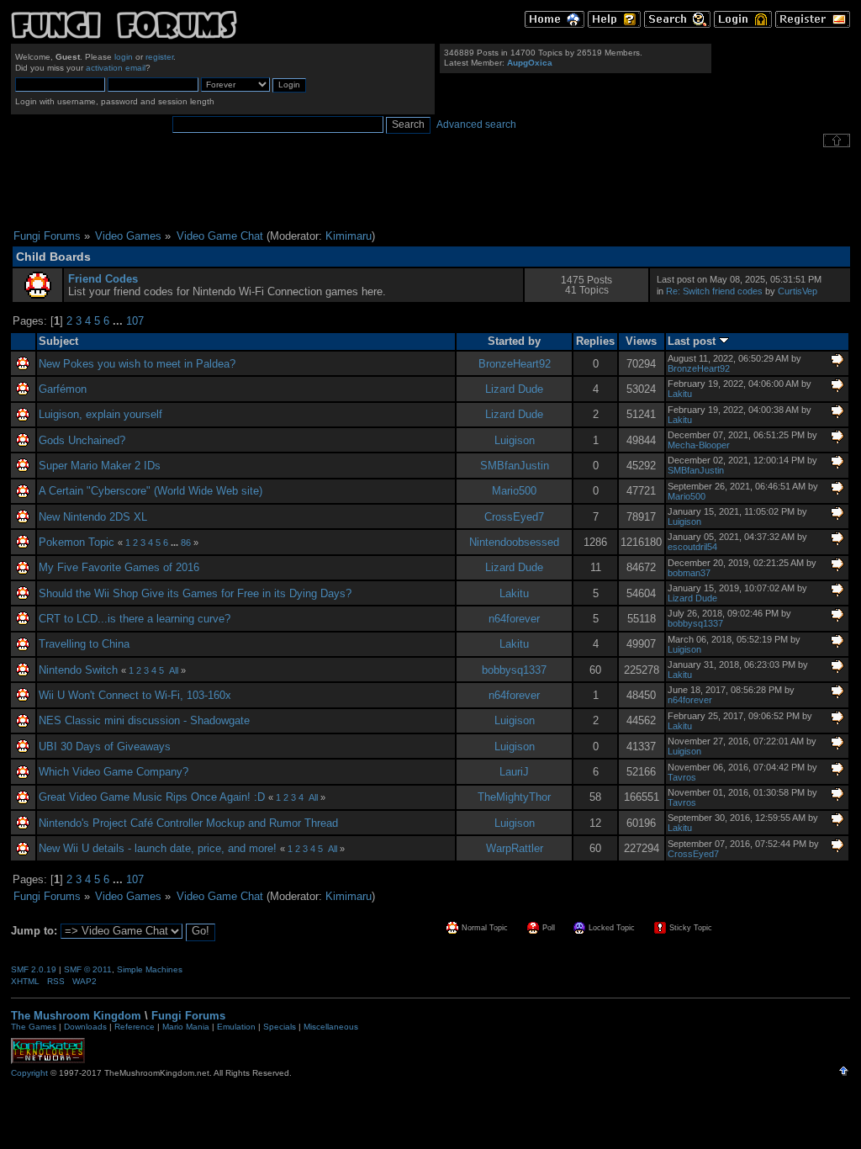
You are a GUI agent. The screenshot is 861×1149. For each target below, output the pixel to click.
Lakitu (680, 394)
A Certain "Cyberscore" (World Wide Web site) (150, 490)
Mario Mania (185, 1026)
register (159, 56)
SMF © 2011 (88, 969)
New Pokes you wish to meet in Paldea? (137, 363)
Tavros (682, 777)
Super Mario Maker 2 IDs (100, 465)
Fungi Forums (188, 1015)
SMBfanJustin (514, 465)
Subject (58, 341)
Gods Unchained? (82, 440)
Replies (595, 341)
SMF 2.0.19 (33, 969)
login (123, 56)
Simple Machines (149, 969)
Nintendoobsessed (514, 542)
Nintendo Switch (78, 670)
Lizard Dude (514, 389)
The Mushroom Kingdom (76, 1015)
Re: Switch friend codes (714, 291)
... (119, 321)
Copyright (29, 1073)
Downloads (85, 1026)
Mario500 (514, 490)
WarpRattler (514, 848)
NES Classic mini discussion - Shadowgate (144, 720)
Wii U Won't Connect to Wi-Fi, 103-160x (135, 695)
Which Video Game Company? (113, 771)
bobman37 (689, 573)
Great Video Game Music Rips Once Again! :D (152, 797)
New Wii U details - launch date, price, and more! (158, 848)
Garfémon (63, 389)
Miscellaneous (331, 1026)
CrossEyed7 (514, 517)
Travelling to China (84, 644)
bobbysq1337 (695, 623)
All (173, 670)
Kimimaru (348, 236)
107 (135, 321)
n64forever (514, 618)
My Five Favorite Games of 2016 (119, 567)
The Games (33, 1026)
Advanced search (476, 124)
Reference (134, 1026)
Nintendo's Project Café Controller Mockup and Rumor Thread (188, 823)
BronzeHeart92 (514, 363)
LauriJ (514, 771)
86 (186, 542)
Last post (693, 341)
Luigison (514, 440)
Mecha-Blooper (699, 445)
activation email (115, 67)
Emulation (236, 1026)
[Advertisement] (430, 188)
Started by (514, 341)
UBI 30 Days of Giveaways (105, 746)
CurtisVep (797, 291)
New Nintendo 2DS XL (93, 517)
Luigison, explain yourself (100, 414)
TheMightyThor (514, 797)
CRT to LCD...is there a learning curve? (134, 618)
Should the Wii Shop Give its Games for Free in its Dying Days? (195, 593)
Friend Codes (103, 279)
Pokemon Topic (76, 542)
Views (641, 341)
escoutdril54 (692, 547)
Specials (279, 1026)
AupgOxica (529, 62)
